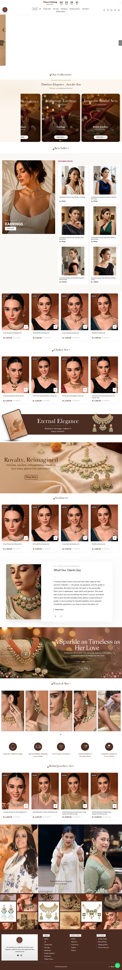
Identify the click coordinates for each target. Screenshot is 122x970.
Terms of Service (103, 947)
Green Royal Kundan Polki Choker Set (83, 396)
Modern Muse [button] (60, 11)
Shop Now (10, 228)
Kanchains (85, 9)
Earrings (56, 9)
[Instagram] (21, 955)
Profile (73, 939)
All (40, 9)
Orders (73, 947)
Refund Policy (102, 942)
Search (73, 950)
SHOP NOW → (21, 137)
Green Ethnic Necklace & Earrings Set (33, 333)
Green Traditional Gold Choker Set (52, 396)
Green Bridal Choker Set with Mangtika (74, 812)
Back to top (115, 966)
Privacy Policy (102, 939)
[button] (108, 10)
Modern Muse (48, 959)
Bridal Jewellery (75, 9)
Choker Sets (47, 9)
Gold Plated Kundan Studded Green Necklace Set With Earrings (44, 813)
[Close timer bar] (120, 3)
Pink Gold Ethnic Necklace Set (91, 333)
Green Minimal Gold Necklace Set (62, 333)
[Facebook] (18, 955)
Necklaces (64, 9)
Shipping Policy (103, 944)
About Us (74, 942)
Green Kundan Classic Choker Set (102, 812)
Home (35, 9)
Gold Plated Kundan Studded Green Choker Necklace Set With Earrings (16, 813)
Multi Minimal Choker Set (20, 396)
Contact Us (74, 944)
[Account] (104, 10)
